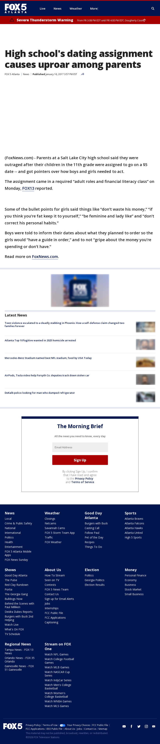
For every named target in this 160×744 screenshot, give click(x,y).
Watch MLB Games (57, 667)
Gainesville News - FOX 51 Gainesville (19, 667)
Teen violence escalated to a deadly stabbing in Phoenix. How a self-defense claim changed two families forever (64, 324)
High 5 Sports (133, 537)
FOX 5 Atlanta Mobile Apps (18, 553)
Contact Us (52, 594)
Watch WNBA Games (58, 701)
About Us (53, 569)
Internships (52, 608)
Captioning (51, 622)
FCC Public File (54, 613)
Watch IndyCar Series (58, 680)
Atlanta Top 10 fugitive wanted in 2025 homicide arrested (40, 340)
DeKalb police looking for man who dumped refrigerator (40, 392)
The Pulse (11, 580)
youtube (124, 726)
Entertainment (14, 547)
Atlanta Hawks (134, 528)
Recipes (89, 542)
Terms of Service (82, 482)
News (26, 74)
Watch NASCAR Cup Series (57, 673)
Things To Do (93, 547)
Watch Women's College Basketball (56, 694)
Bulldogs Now (13, 599)
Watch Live (12, 624)
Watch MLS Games (57, 706)
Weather (52, 513)
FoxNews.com (45, 256)
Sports (130, 513)
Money (131, 569)
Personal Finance (135, 575)
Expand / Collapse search (153, 8)
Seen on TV (52, 580)
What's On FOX (14, 629)
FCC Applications (55, 617)
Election (92, 569)
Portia (8, 589)
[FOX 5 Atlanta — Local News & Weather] (17, 8)
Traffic (49, 537)
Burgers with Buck (96, 523)
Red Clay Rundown (16, 585)
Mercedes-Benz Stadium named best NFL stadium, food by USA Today (48, 358)
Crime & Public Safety (18, 523)
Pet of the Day (94, 537)
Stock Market (133, 589)
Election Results (95, 585)
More (94, 8)
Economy (131, 580)
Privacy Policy (84, 478)
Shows (10, 569)
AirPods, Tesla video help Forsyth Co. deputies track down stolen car (47, 375)
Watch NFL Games (56, 654)
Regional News (18, 644)
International (13, 533)
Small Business (134, 594)
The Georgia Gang (16, 594)
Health (9, 542)
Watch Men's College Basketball (58, 686)
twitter (139, 726)
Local (8, 518)
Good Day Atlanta (93, 515)
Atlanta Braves (134, 518)
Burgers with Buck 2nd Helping (19, 618)
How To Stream (55, 575)
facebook (131, 726)
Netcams (50, 523)
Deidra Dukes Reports (19, 612)
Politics (9, 537)
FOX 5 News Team (56, 589)
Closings (50, 518)
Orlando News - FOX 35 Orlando (20, 659)
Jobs (47, 603)
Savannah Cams (55, 528)
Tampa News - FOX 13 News (19, 651)
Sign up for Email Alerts (59, 599)
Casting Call (92, 528)
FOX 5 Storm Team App (60, 533)
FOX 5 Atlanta (12, 74)
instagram (146, 726)
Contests (50, 585)
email (154, 726)
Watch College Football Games (59, 660)
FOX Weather (53, 542)
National (10, 528)
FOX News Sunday (16, 560)
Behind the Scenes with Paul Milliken (19, 605)
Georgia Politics (94, 580)
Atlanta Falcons (134, 523)
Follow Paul (92, 533)
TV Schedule (12, 634)
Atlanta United (134, 533)
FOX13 (28, 188)
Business (130, 585)
